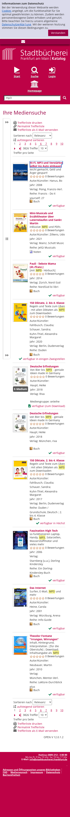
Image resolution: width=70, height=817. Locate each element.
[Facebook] (5, 42)
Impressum (36, 772)
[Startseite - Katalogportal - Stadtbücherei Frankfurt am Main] (35, 54)
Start (17, 76)
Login (52, 76)
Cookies (6, 11)
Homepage (35, 90)
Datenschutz (53, 772)
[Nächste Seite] (15, 148)
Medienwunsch (18, 772)
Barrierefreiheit (11, 774)
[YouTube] (17, 42)
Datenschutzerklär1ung (16, 24)
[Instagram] (11, 42)
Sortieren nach (22, 135)
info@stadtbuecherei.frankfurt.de (48, 759)
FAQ (5, 772)
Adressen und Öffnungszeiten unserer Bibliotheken (31, 769)
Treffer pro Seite (23, 153)
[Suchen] (64, 98)
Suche (34, 76)
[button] (6, 238)
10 (61, 143)
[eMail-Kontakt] (23, 42)
